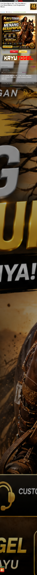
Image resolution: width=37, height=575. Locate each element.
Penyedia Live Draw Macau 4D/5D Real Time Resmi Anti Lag (15, 72)
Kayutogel (3, 12)
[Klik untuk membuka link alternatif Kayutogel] (18, 32)
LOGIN (14, 51)
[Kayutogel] (33, 7)
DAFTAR (23, 51)
